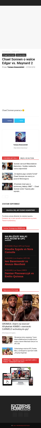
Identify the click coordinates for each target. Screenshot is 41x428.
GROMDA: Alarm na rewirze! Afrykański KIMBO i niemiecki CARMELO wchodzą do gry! (16, 326)
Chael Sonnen (15, 51)
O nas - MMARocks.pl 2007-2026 (21, 425)
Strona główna (6, 51)
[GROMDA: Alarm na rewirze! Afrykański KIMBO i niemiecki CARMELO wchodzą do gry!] (20, 307)
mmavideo (21, 55)
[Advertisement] (20, 27)
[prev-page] (3, 196)
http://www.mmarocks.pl (20, 148)
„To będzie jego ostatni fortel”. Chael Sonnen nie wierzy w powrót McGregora (26, 176)
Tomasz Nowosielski (15, 67)
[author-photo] (20, 142)
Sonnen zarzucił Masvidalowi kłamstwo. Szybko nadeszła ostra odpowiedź (25, 166)
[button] (3, 3)
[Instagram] (20, 414)
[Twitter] (26, 414)
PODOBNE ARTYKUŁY (10, 158)
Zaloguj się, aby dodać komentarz (20, 210)
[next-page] (6, 196)
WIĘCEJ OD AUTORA (27, 158)
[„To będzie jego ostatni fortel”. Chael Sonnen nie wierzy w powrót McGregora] (7, 176)
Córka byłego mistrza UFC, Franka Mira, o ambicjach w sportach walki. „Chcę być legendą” (26, 351)
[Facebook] (15, 414)
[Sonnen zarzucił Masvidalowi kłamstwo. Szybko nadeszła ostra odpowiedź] (7, 166)
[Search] (38, 3)
